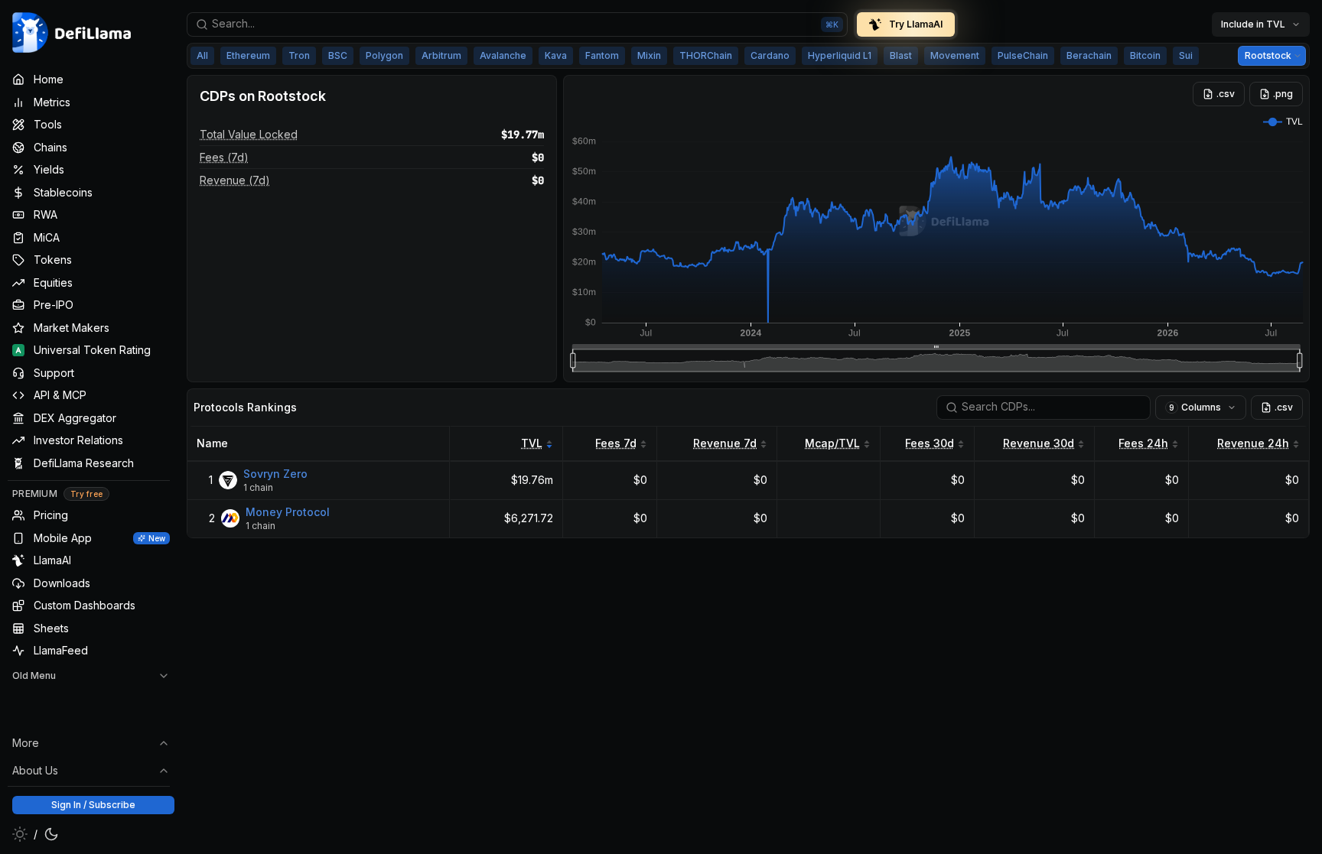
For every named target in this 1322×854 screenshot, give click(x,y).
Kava (556, 55)
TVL (531, 443)
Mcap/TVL (832, 443)
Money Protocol (288, 511)
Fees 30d (929, 443)
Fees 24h (1143, 443)
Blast (901, 55)
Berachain (1089, 55)
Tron (299, 55)
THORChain (705, 55)
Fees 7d (616, 443)
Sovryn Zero (275, 473)
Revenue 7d (725, 443)
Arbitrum (441, 55)
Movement (954, 55)
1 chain (258, 487)
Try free (86, 493)
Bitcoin (1145, 55)
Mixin (649, 55)
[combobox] (517, 24)
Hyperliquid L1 (839, 55)
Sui (1186, 55)
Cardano (770, 55)
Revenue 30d (1038, 443)
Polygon (384, 55)
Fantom (602, 55)
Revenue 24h (1253, 443)
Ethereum (248, 55)
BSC (337, 55)
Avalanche (503, 55)
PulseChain (1023, 55)
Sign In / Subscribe (93, 804)
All (202, 55)
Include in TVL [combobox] (1253, 24)
